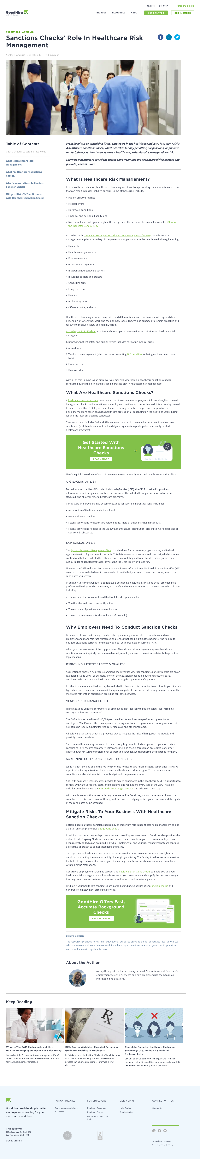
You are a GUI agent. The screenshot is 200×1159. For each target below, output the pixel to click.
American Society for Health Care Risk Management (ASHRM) (117, 235)
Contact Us (157, 1108)
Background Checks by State (97, 1117)
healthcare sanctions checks (134, 871)
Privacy (170, 1145)
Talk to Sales (101, 918)
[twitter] (177, 37)
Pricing (151, 6)
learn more (101, 459)
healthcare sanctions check (83, 400)
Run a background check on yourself (66, 1109)
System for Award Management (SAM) (91, 550)
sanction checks (159, 886)
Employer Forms (94, 1112)
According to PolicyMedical (81, 331)
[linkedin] (169, 37)
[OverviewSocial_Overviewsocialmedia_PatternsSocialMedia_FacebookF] (159, 1130)
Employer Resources (96, 1108)
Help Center (125, 1108)
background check (108, 828)
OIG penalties (134, 354)
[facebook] (161, 37)
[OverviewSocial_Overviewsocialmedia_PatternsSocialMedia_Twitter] (165, 1130)
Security (167, 1141)
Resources (13, 32)
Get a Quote (182, 13)
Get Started (156, 13)
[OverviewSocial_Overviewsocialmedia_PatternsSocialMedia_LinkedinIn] (153, 1130)
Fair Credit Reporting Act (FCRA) (116, 788)
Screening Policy (158, 1145)
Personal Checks (185, 6)
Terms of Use (157, 1141)
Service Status (126, 1112)
